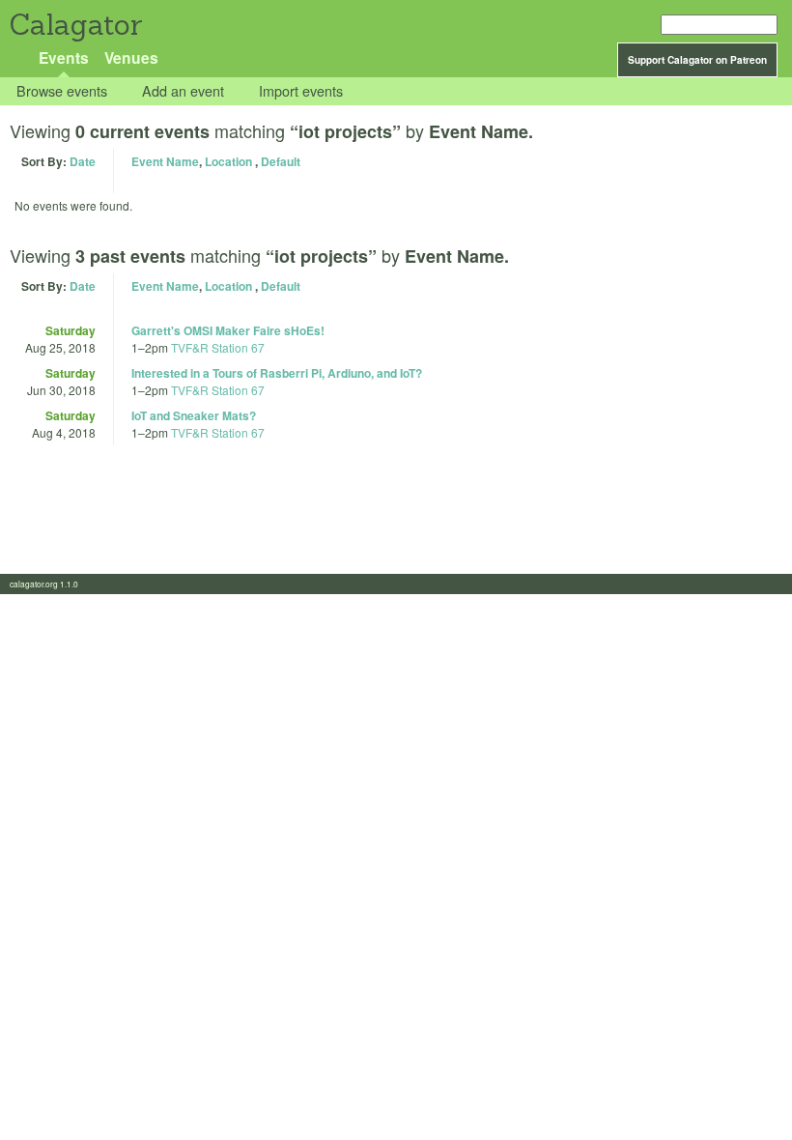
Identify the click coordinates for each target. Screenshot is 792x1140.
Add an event (183, 91)
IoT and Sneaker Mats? (193, 415)
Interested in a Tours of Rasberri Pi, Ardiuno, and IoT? (276, 373)
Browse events (61, 91)
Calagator (75, 25)
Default (280, 161)
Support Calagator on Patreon (697, 60)
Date (83, 161)
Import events (301, 91)
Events (64, 57)
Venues (131, 57)
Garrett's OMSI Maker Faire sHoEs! (228, 330)
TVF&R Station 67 (218, 347)
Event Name (165, 161)
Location (228, 161)
